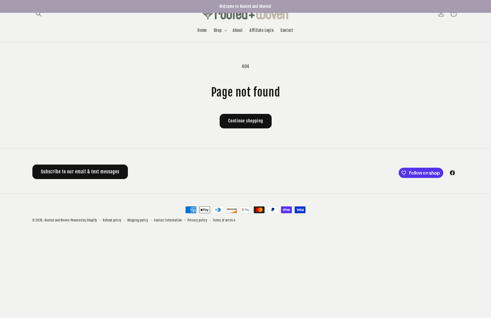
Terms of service (224, 220)
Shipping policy (138, 220)
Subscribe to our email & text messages (80, 172)
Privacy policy (197, 220)
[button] (38, 13)
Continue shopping (245, 121)
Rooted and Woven (57, 220)
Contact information (168, 220)
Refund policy (112, 220)
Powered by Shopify (84, 220)
